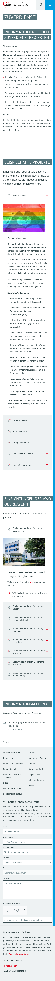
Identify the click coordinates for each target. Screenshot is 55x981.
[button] (41, 5)
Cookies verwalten (11, 752)
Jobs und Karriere (36, 780)
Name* (5, 827)
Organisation (34, 774)
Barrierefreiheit (10, 769)
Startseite (7, 742)
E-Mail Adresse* (8, 837)
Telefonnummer (8, 847)
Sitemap (7, 782)
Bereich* (6, 858)
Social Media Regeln (12, 793)
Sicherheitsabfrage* (12, 903)
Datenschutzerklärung (19, 954)
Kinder (31, 752)
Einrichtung (7, 868)
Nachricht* (6, 878)
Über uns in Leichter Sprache (12, 776)
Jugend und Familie (37, 758)
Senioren (32, 763)
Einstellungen (10, 965)
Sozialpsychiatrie (36, 769)
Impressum (8, 758)
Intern (31, 785)
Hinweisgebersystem (12, 788)
